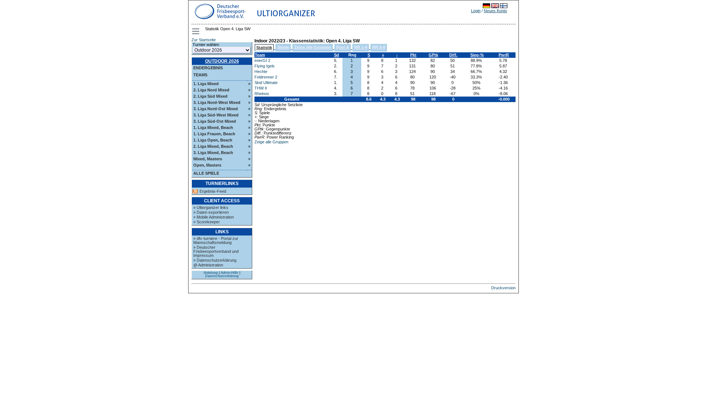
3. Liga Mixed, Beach (213, 152)
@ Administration (208, 265)
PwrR (504, 55)
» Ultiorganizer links (210, 207)
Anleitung (211, 273)
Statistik (264, 47)
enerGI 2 (262, 60)
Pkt (413, 55)
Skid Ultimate (266, 82)
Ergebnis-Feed (213, 191)
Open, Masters (207, 165)
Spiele (283, 47)
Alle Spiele (206, 173)
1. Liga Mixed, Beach (213, 127)
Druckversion (503, 288)
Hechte (260, 71)
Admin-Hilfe (229, 273)
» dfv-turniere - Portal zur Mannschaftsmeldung (215, 240)
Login (476, 10)
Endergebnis (208, 68)
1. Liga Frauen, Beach (214, 134)
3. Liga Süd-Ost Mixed (214, 121)
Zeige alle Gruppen (312, 47)
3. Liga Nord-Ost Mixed (215, 109)
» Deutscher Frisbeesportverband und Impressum (216, 251)
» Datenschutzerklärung (214, 260)
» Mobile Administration (213, 217)
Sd (336, 55)
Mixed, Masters (207, 159)
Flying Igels (264, 66)
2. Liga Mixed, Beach (213, 146)
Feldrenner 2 (265, 77)
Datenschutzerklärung (222, 276)
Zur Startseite (203, 40)
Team (260, 55)
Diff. (453, 55)
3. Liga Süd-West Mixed (216, 115)
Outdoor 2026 (222, 61)
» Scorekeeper (206, 222)
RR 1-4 (360, 47)
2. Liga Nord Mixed (211, 90)
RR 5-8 (378, 47)
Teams (200, 75)
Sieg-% (477, 55)
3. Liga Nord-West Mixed (216, 102)
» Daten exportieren (211, 212)
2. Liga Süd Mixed (210, 96)
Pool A (342, 47)
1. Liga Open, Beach (212, 140)
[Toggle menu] (196, 31)
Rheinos (261, 93)
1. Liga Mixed (206, 83)
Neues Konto (495, 10)
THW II (260, 88)
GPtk (433, 55)
